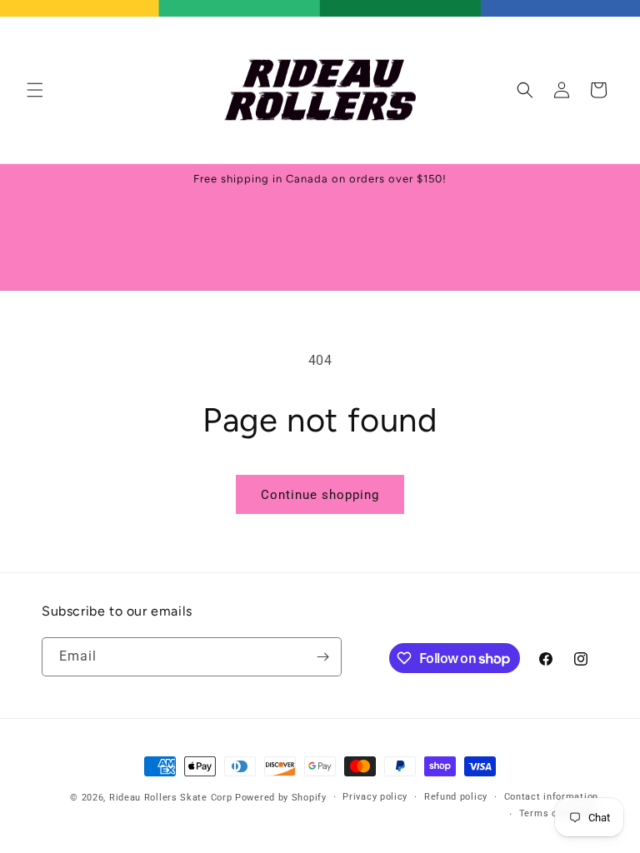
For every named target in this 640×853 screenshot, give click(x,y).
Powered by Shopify (281, 797)
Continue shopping (320, 494)
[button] (35, 90)
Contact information (551, 796)
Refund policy (456, 796)
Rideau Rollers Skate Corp (170, 797)
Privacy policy (375, 796)
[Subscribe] (322, 656)
